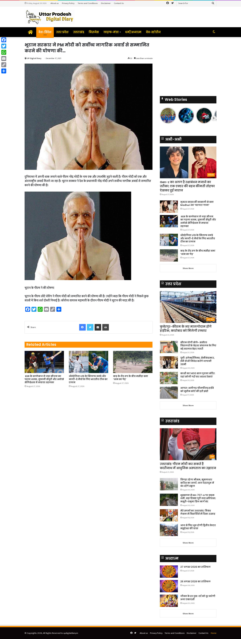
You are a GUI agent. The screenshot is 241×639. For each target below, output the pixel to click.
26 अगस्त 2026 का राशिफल (195, 581)
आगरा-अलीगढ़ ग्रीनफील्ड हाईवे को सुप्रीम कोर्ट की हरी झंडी (197, 389)
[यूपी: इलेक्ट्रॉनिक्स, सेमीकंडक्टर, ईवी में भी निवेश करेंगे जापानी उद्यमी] (169, 362)
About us (54, 3)
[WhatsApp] (4, 52)
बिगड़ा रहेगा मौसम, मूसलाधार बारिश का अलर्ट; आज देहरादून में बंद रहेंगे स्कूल (197, 483)
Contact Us (119, 3)
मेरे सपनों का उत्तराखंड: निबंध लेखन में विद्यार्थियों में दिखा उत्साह (197, 512)
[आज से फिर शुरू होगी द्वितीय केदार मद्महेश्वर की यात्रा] (169, 530)
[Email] (4, 58)
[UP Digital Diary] (50, 17)
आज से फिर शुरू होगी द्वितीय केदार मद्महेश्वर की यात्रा (198, 527)
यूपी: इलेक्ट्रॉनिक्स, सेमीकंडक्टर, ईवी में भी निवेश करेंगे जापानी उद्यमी (197, 361)
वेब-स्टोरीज (153, 32)
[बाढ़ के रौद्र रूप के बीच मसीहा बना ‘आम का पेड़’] (132, 362)
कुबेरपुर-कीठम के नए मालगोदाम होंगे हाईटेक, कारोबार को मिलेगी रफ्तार (185, 328)
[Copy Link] (4, 65)
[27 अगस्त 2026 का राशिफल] (169, 571)
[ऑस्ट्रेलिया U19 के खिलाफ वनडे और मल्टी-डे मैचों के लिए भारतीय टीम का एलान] (88, 362)
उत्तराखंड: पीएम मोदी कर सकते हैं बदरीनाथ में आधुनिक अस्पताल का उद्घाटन (188, 466)
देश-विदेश (45, 32)
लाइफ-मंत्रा (111, 32)
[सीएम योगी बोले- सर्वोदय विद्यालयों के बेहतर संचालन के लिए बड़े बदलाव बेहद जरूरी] (169, 347)
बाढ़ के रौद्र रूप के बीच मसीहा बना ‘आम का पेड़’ (130, 377)
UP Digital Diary (34, 58)
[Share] (4, 71)
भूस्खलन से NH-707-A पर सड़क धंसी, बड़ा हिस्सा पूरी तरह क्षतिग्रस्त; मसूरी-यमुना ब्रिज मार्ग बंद (198, 498)
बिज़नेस (94, 32)
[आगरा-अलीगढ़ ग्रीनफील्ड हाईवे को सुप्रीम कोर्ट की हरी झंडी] (169, 392)
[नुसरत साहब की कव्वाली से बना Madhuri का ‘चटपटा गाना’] (169, 206)
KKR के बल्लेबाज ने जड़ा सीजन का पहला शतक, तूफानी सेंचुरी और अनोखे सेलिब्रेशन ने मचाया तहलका (44, 379)
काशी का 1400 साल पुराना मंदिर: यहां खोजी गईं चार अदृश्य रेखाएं (197, 375)
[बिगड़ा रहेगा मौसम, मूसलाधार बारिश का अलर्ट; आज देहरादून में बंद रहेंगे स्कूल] (169, 484)
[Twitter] (4, 46)
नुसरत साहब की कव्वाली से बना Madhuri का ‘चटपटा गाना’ (197, 203)
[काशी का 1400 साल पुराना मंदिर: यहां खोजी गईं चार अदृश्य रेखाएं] (169, 378)
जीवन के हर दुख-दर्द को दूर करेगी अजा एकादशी (197, 597)
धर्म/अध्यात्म (133, 32)
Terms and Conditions (88, 3)
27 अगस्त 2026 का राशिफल (195, 567)
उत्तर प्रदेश (62, 32)
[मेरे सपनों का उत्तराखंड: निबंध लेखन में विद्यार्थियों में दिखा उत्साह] (169, 515)
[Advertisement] (188, 65)
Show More (188, 268)
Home (213, 633)
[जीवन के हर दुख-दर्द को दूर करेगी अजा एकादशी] (169, 601)
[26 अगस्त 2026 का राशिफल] (169, 586)
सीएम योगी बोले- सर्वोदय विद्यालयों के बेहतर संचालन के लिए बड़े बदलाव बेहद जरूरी (198, 345)
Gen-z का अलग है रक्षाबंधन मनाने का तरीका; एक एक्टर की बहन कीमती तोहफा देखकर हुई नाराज (187, 186)
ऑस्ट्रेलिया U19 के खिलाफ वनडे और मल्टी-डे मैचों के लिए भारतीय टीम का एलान (88, 379)
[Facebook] (4, 40)
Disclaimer (106, 3)
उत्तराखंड (78, 32)
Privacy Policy (68, 3)
